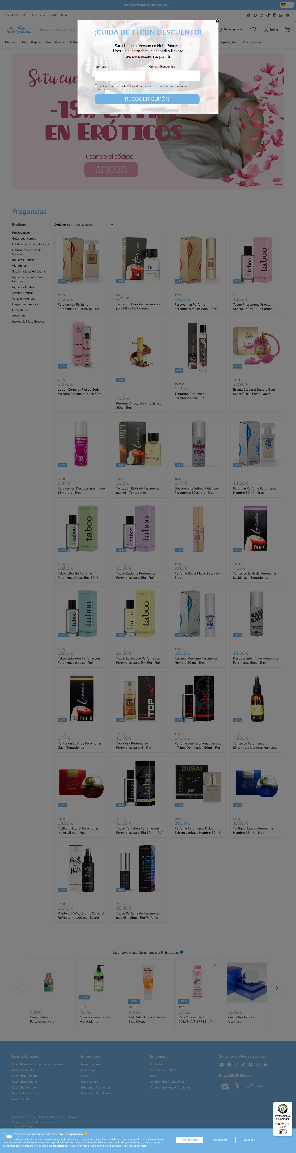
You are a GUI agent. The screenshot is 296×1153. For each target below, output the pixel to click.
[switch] (283, 1131)
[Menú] (289, 1104)
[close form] (217, 21)
